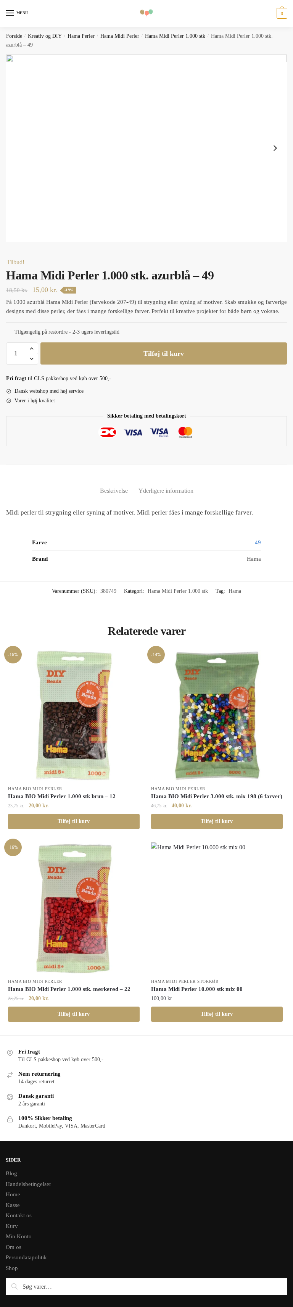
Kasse (13, 1205)
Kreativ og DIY (45, 36)
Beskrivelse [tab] (114, 490)
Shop (12, 1268)
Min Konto (19, 1236)
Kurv (12, 1226)
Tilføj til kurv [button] (74, 821)
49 (258, 542)
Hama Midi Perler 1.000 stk (175, 36)
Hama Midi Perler (119, 36)
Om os (13, 1247)
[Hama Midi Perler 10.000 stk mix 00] (217, 908)
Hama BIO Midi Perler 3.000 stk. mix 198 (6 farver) (216, 796)
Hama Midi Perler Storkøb (185, 981)
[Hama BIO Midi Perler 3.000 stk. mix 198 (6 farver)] (217, 715)
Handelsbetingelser (28, 1184)
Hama (235, 591)
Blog (11, 1173)
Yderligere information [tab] (165, 490)
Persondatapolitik (26, 1257)
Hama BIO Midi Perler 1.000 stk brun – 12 (62, 796)
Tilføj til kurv (163, 353)
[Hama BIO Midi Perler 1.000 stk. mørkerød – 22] (74, 908)
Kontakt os (19, 1215)
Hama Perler (81, 36)
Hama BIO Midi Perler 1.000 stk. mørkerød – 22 (69, 989)
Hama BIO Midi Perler (35, 788)
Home (13, 1194)
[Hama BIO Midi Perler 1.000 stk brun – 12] (74, 715)
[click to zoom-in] (146, 148)
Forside (14, 36)
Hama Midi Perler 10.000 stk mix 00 (197, 989)
